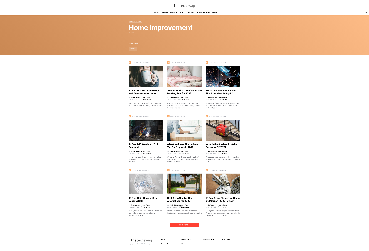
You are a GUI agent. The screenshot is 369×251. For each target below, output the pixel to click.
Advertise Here (226, 239)
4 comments (223, 153)
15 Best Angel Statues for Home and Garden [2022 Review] (223, 199)
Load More (183, 225)
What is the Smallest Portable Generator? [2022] (221, 146)
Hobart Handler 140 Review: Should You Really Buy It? (221, 92)
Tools (132, 49)
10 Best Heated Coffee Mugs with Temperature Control (144, 92)
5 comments (185, 207)
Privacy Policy (186, 239)
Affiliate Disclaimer (208, 239)
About (163, 239)
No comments (147, 99)
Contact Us (164, 244)
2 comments (185, 99)
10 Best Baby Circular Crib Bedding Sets (143, 199)
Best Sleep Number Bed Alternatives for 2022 (179, 199)
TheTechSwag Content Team (140, 97)
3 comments (146, 207)
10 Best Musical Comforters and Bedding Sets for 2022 (184, 92)
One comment (147, 153)
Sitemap (184, 244)
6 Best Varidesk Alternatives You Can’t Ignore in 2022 (182, 146)
